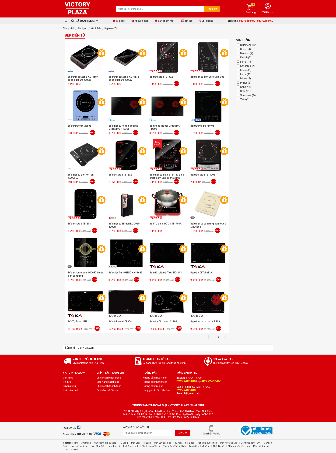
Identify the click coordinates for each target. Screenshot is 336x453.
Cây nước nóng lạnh (250, 443)
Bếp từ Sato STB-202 (120, 174)
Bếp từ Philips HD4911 (202, 125)
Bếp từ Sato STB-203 (79, 223)
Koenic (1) (245, 70)
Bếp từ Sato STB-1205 (202, 174)
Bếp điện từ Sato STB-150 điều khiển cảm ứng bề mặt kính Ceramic (166, 176)
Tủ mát (178, 443)
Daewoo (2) (246, 53)
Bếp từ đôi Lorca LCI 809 (163, 321)
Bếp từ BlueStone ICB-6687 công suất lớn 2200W (83, 78)
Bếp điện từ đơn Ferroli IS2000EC (81, 176)
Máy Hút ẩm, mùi (261, 446)
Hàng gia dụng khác (207, 443)
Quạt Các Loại (71, 449)
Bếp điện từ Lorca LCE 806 (205, 321)
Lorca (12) (245, 74)
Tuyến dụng (69, 386)
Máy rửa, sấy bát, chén (239, 446)
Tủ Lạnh (147, 443)
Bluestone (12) (248, 45)
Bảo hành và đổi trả (107, 390)
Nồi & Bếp (189, 443)
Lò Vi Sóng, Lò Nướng (199, 446)
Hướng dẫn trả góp (153, 386)
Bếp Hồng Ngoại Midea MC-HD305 (165, 127)
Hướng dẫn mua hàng (155, 377)
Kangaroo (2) (247, 66)
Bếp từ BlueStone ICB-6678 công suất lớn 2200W (123, 78)
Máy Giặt (135, 443)
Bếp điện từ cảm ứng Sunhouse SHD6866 (208, 225)
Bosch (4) (245, 49)
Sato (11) (245, 91)
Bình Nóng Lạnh (130, 446)
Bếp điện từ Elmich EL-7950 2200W (123, 225)
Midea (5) (245, 78)
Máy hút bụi (114, 446)
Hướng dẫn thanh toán (155, 381)
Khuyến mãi (141, 20)
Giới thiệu (68, 377)
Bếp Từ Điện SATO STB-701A (165, 223)
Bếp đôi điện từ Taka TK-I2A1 (165, 272)
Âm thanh (86, 443)
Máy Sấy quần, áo (162, 443)
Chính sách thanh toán (109, 386)
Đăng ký (183, 432)
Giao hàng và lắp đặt (108, 381)
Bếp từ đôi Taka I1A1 (201, 272)
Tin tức (188, 20)
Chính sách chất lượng (109, 377)
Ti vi (76, 443)
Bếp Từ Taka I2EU (77, 321)
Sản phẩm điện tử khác (105, 443)
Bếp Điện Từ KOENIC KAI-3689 (125, 272)
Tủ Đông (124, 443)
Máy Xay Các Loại (228, 443)
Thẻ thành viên (71, 390)
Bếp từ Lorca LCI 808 (120, 321)
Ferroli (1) (245, 61)
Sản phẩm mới (165, 20)
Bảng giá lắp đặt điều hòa (156, 390)
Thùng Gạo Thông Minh (174, 446)
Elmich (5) (245, 57)
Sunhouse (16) (248, 95)
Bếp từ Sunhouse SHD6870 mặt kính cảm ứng (85, 274)
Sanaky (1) (246, 86)
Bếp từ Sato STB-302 (161, 76)
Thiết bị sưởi (219, 446)
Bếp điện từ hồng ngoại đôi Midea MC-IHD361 (123, 127)
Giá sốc (120, 20)
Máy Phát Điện (98, 446)
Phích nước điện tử (151, 446)
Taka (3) (244, 99)
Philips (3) (245, 82)
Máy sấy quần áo (80, 446)
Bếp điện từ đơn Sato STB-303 (207, 76)
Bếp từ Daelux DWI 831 (80, 125)
